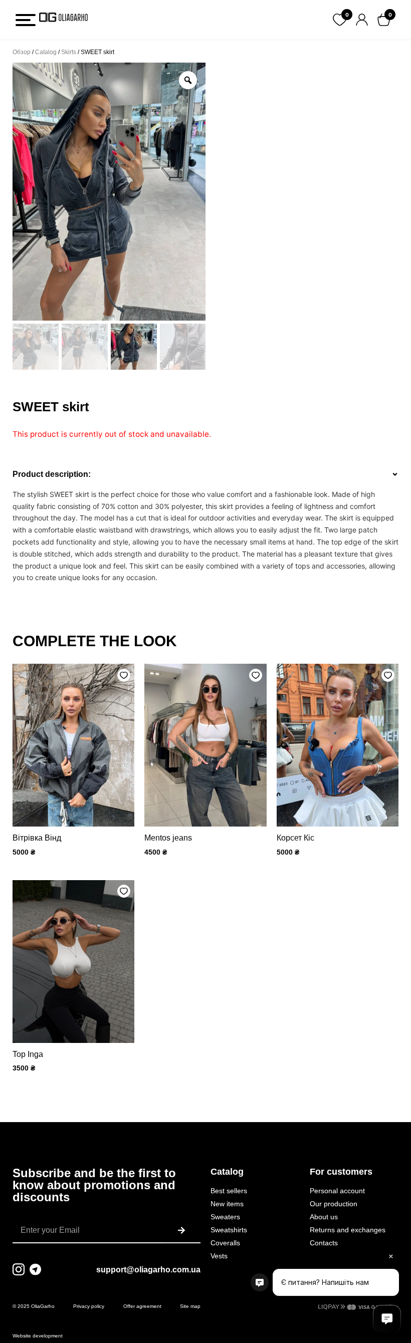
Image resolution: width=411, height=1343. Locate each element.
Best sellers (229, 1191)
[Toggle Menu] (26, 20)
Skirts (68, 52)
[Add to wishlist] (123, 675)
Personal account (337, 1191)
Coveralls (225, 1243)
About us (324, 1217)
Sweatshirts (229, 1230)
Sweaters (225, 1217)
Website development (38, 1335)
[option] (109, 192)
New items (227, 1204)
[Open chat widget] (387, 1319)
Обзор (22, 52)
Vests (219, 1256)
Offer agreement (142, 1306)
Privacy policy (88, 1306)
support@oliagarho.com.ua (148, 1269)
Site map (190, 1306)
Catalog (46, 52)
